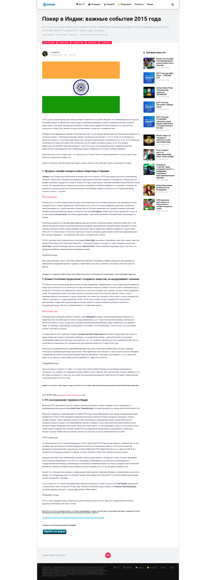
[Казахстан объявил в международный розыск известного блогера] (149, 68)
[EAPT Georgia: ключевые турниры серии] (149, 112)
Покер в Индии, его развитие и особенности (69, 395)
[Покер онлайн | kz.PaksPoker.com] (48, 4)
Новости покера (49, 42)
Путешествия (106, 42)
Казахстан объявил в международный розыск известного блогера (165, 62)
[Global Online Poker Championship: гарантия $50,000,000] (149, 97)
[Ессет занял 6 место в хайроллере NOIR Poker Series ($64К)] (149, 160)
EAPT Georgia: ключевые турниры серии (164, 104)
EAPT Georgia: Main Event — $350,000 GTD (164, 75)
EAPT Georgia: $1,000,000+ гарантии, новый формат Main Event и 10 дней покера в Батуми (164, 122)
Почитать (139, 4)
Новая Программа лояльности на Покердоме (164, 187)
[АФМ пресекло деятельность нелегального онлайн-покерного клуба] (149, 210)
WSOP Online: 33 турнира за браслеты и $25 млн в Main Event (163, 139)
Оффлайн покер (61, 35)
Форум (150, 4)
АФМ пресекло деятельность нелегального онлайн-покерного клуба (164, 204)
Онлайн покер (63, 42)
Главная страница (48, 35)
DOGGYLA (56, 52)
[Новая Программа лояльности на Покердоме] (149, 195)
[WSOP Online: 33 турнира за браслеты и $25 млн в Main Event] (149, 145)
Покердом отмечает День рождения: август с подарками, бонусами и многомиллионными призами (165, 171)
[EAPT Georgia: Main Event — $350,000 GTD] (149, 83)
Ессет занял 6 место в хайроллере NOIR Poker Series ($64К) (165, 153)
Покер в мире (72, 35)
